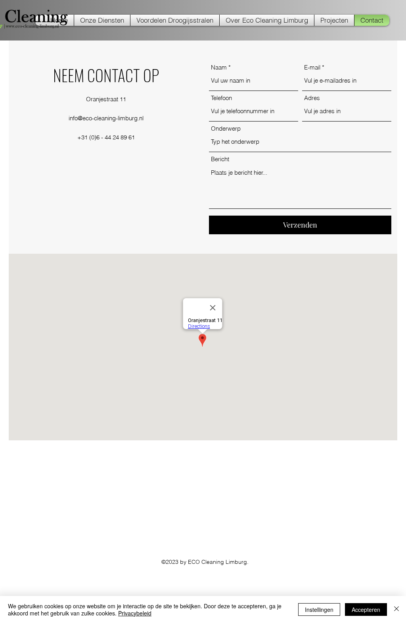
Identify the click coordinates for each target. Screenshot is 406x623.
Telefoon (221, 98)
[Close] (396, 609)
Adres (312, 98)
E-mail (312, 67)
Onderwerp (226, 128)
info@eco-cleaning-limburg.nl (106, 118)
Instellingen (319, 609)
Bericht (220, 159)
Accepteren (366, 609)
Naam (219, 67)
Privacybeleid (134, 613)
